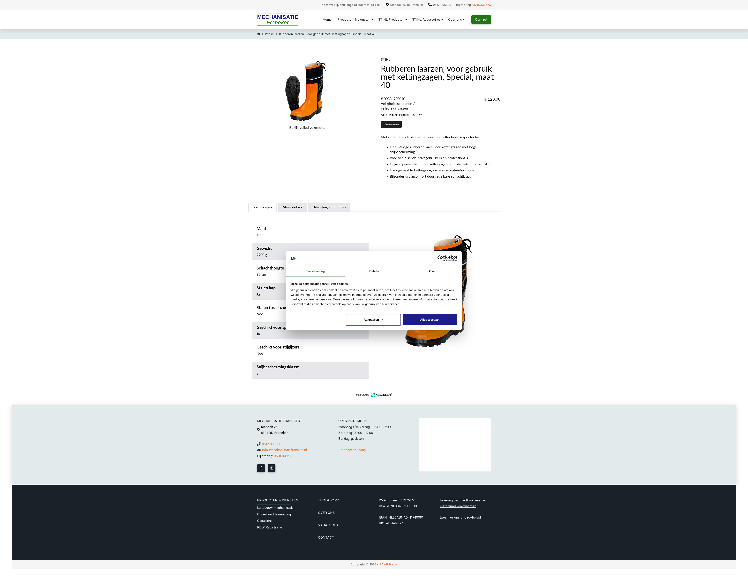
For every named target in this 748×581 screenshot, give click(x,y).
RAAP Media (388, 564)
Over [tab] (432, 271)
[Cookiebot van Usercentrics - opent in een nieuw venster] (440, 258)
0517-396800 (271, 444)
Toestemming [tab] (315, 271)
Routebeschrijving (352, 450)
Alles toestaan (429, 319)
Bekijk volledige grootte (307, 127)
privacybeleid (470, 517)
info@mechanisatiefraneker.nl (284, 450)
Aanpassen (371, 319)
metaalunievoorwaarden (458, 506)
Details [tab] (374, 271)
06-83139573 (481, 5)
